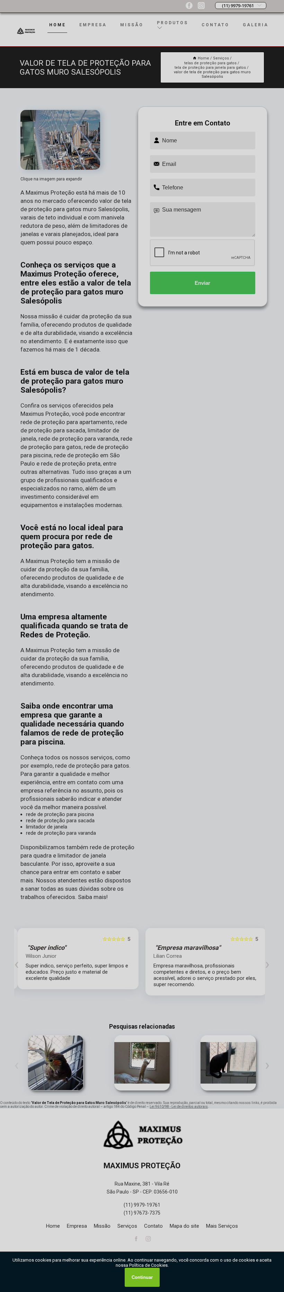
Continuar (142, 1277)
